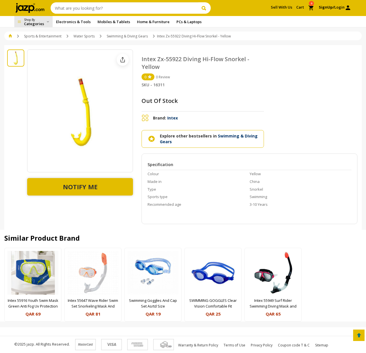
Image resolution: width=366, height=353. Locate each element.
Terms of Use (234, 345)
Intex (172, 118)
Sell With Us (281, 7)
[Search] (204, 8)
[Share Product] (123, 60)
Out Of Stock (160, 101)
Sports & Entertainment (42, 36)
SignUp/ (326, 7)
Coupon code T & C (294, 345)
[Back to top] (359, 335)
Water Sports (84, 36)
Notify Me (80, 186)
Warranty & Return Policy (198, 345)
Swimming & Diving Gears (127, 36)
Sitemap (321, 345)
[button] (11, 36)
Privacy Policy (261, 345)
